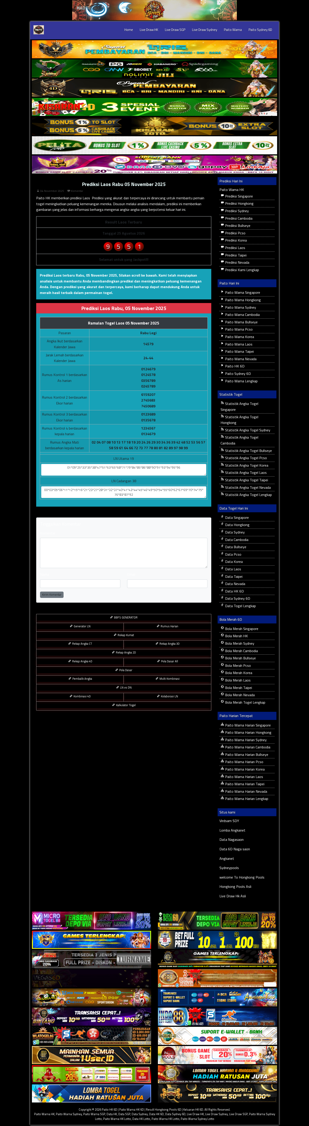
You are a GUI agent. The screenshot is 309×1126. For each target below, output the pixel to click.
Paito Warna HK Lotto (117, 1119)
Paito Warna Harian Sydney (245, 740)
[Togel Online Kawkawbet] (91, 959)
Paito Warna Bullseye (241, 322)
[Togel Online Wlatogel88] (91, 1036)
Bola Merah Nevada (239, 695)
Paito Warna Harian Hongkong (247, 732)
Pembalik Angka (82, 678)
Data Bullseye (235, 547)
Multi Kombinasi (169, 678)
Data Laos (232, 569)
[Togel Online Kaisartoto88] (91, 1074)
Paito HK (43, 198)
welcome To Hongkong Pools (241, 877)
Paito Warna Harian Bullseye (246, 754)
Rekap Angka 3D (169, 643)
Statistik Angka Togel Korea (246, 465)
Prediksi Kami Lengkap (241, 270)
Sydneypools (229, 867)
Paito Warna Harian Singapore (247, 725)
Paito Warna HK (231, 189)
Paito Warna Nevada (240, 359)
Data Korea (233, 561)
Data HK (112, 1114)
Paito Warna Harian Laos (243, 776)
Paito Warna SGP (94, 1114)
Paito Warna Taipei (239, 351)
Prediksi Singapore (238, 196)
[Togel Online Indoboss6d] (217, 920)
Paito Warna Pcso (238, 329)
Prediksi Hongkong (239, 203)
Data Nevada (234, 583)
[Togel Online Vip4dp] (217, 959)
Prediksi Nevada (236, 262)
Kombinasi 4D (82, 696)
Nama (44, 574)
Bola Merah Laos (237, 680)
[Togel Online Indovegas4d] (217, 1093)
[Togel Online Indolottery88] (217, 1016)
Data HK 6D (234, 591)
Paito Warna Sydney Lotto (197, 1119)
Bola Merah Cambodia (241, 651)
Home (128, 29)
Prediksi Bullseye (237, 225)
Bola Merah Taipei (238, 687)
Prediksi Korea (235, 240)
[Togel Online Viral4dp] (154, 164)
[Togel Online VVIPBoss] (154, 49)
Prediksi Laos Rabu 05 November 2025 (124, 184)
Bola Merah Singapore (241, 628)
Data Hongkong (237, 524)
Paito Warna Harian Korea (244, 769)
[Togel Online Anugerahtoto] (217, 997)
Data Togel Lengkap (240, 606)
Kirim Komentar (52, 594)
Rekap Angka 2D (125, 652)
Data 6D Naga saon (234, 849)
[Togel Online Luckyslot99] (217, 940)
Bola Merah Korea (238, 672)
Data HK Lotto (141, 1119)
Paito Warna (233, 29)
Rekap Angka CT (81, 643)
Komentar (77, 191)
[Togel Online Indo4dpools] (91, 1093)
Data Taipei (233, 576)
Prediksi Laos (234, 247)
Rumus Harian (169, 626)
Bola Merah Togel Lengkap (244, 702)
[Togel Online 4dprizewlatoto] (91, 1055)
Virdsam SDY (229, 820)
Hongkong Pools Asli (235, 886)
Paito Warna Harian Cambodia (247, 747)
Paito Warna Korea (239, 336)
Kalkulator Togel (125, 705)
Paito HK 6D (234, 366)
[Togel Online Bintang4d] (91, 1016)
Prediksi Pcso (234, 233)
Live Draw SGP (175, 29)
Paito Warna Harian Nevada (245, 791)
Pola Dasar (125, 670)
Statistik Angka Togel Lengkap (248, 494)
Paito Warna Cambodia (242, 314)
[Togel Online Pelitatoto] (154, 145)
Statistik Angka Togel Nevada (247, 487)
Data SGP (124, 1114)
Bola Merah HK (236, 636)
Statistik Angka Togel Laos (245, 472)
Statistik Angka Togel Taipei (246, 480)
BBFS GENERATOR (125, 617)
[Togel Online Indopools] (217, 1055)
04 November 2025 (52, 191)
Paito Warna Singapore (242, 292)
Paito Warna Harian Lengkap (246, 798)
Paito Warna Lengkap (241, 381)
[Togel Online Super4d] (154, 87)
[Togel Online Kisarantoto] (154, 126)
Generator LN (81, 626)
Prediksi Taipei (235, 255)
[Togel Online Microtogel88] (91, 920)
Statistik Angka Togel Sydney (247, 430)
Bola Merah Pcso (237, 665)
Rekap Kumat (125, 635)
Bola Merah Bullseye (240, 658)
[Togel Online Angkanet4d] (217, 1036)
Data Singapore (236, 517)
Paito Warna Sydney (240, 307)
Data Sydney (234, 532)
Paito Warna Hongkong (242, 300)
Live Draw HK (149, 29)
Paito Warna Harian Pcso (243, 761)
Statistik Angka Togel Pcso (245, 458)
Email (131, 574)
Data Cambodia (236, 539)
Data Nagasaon (231, 839)
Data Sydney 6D (237, 598)
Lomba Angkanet (232, 830)
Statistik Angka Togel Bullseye (248, 450)
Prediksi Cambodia (238, 218)
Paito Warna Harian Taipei (244, 784)
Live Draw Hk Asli (232, 896)
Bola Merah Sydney (239, 643)
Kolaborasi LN (169, 696)
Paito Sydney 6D (260, 29)
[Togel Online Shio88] (217, 1074)
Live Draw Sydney (204, 29)
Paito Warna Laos (238, 344)
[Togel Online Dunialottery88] (217, 978)
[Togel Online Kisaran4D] (154, 107)
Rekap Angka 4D (81, 661)
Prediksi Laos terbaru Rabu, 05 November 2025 (78, 275)
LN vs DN (125, 687)
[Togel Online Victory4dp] (91, 940)
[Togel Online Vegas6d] (91, 978)
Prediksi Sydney (236, 211)
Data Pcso (232, 554)
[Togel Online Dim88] (154, 68)
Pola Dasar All (169, 661)
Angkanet (226, 858)
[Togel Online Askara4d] (91, 997)
